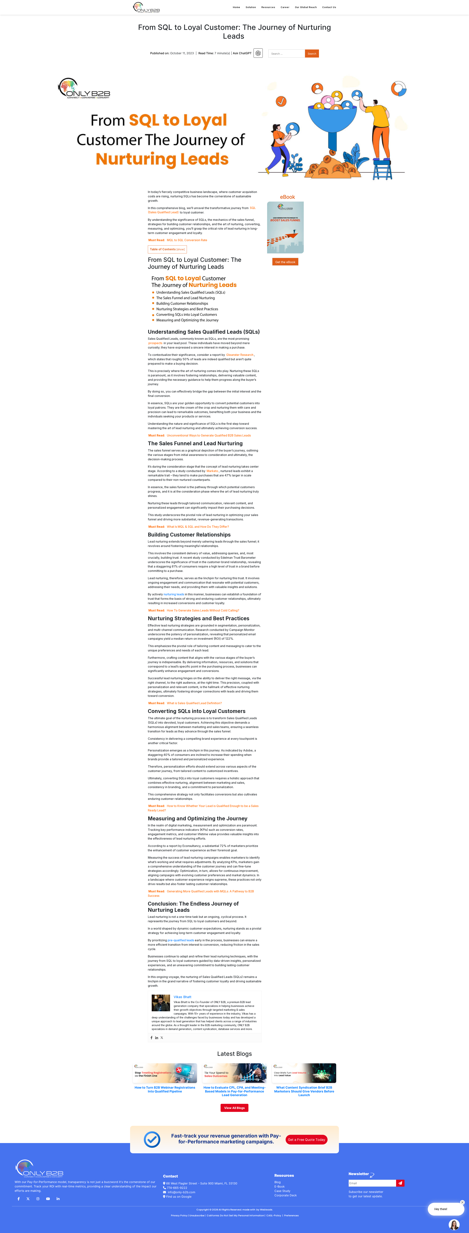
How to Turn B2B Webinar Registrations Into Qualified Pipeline (165, 1089)
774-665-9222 (177, 1188)
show (180, 249)
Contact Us (329, 7)
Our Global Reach (306, 7)
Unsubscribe (196, 1215)
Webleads (266, 1209)
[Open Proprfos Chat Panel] (454, 1224)
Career (285, 7)
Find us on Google (178, 1196)
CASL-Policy (274, 1215)
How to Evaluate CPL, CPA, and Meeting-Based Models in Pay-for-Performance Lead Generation (235, 1091)
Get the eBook (285, 262)
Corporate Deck (285, 1195)
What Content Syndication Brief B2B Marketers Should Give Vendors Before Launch (304, 1091)
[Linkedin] (156, 1037)
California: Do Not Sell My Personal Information (235, 1215)
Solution (251, 7)
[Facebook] (151, 1037)
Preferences (291, 1215)
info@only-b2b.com (181, 1192)
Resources (268, 7)
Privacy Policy (179, 1215)
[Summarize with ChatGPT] (258, 53)
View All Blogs (234, 1108)
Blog (277, 1182)
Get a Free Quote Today (306, 1140)
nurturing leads (174, 594)
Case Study (282, 1191)
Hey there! (440, 1209)
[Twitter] (161, 1037)
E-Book (279, 1186)
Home (236, 7)
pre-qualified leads (181, 940)
